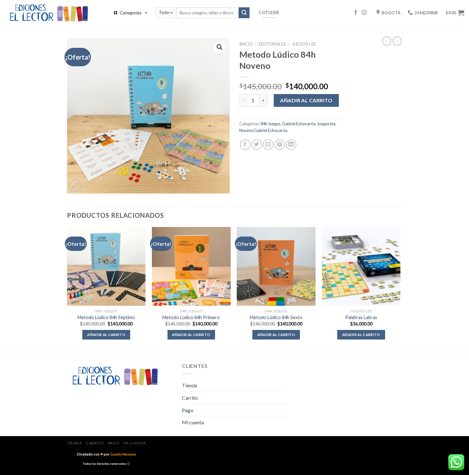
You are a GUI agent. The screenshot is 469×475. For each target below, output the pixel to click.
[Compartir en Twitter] (256, 144)
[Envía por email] (268, 144)
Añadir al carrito (306, 100)
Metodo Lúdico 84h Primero (191, 317)
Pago (187, 410)
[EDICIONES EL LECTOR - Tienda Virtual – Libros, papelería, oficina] (52, 13)
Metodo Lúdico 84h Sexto (276, 317)
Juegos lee (304, 44)
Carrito (190, 398)
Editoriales (272, 44)
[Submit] (244, 12)
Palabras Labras (361, 317)
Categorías (131, 12)
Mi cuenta (193, 422)
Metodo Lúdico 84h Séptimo (106, 317)
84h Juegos (270, 123)
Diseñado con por (106, 454)
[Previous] (67, 288)
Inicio (246, 44)
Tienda (189, 385)
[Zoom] (75, 185)
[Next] (400, 288)
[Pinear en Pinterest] (279, 144)
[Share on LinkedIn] (291, 144)
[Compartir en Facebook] (245, 144)
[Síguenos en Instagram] (364, 13)
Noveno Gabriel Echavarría (263, 130)
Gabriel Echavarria (299, 123)
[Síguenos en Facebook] (355, 13)
